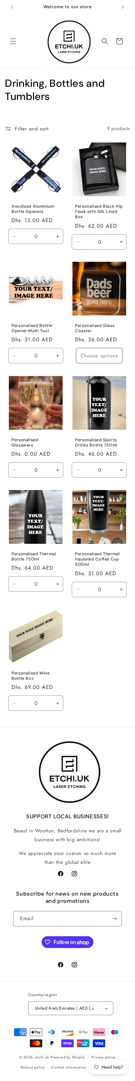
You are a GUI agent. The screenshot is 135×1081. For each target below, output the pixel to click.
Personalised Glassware (24, 442)
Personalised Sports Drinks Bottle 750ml (96, 442)
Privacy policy (103, 1057)
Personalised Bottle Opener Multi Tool (31, 328)
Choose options (99, 355)
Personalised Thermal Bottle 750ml (33, 556)
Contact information (68, 1067)
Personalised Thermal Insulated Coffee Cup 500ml (97, 559)
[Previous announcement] (12, 7)
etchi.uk (42, 1057)
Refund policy (33, 1067)
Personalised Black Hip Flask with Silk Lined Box (99, 211)
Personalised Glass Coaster (94, 328)
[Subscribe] (114, 918)
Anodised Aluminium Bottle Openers (32, 209)
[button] (13, 41)
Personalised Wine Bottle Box (30, 676)
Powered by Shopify (67, 1057)
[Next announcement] (123, 7)
